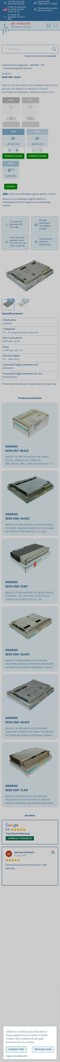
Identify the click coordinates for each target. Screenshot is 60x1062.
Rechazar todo (43, 1049)
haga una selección (16, 1056)
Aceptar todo (16, 1049)
